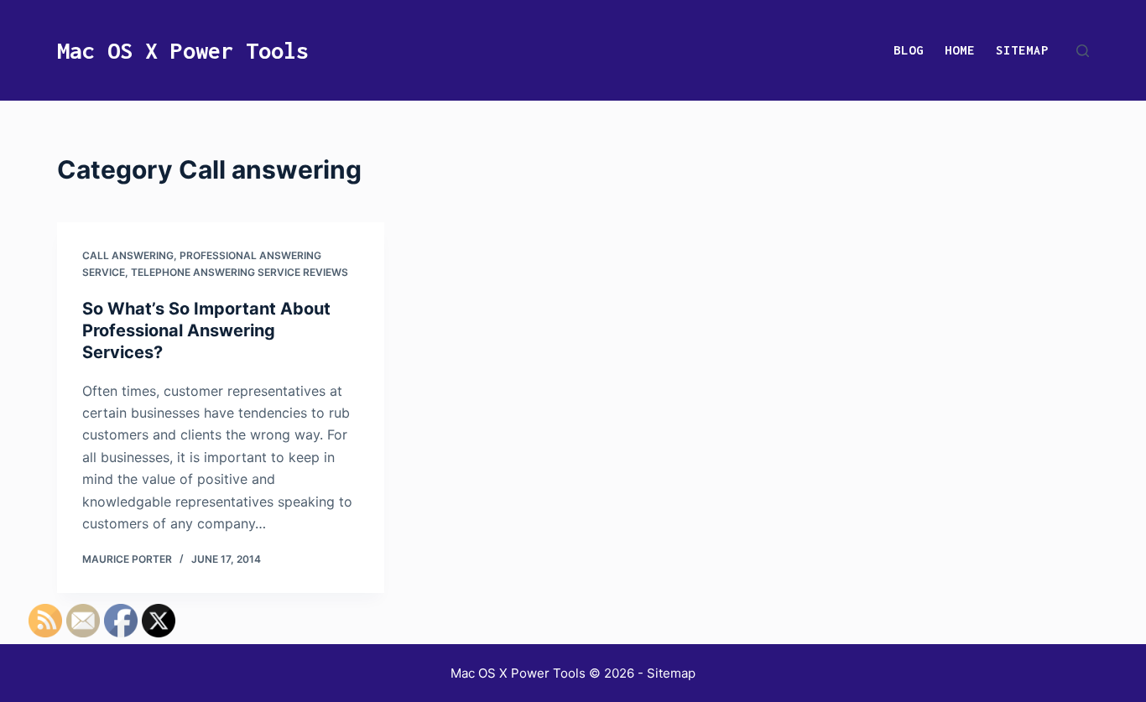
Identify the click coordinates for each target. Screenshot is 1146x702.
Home (960, 50)
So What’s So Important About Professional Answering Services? (206, 330)
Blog (908, 50)
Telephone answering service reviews (239, 272)
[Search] (1082, 50)
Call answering (128, 255)
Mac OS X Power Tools (183, 50)
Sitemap (1022, 50)
